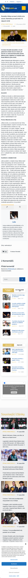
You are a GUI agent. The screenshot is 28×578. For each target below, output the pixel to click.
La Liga (14, 298)
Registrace (19, 1)
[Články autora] (20, 207)
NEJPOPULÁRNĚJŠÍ (19, 290)
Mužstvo (14, 326)
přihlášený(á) (10, 269)
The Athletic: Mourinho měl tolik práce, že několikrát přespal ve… (18, 322)
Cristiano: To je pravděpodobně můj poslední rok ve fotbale (12, 531)
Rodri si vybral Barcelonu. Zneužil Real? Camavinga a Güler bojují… (18, 351)
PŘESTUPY (19, 345)
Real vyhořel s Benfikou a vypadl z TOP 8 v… (17, 359)
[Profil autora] (7, 207)
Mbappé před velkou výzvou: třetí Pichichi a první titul (18, 331)
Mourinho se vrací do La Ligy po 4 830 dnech (18, 295)
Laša (13, 26)
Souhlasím (14, 564)
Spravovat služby (14, 559)
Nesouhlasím (14, 568)
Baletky (14, 354)
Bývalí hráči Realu (7, 24)
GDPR (18, 575)
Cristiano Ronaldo (15, 251)
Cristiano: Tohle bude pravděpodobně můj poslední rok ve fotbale (13, 500)
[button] (25, 544)
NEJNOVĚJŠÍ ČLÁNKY (8, 290)
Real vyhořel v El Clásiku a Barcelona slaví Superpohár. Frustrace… (18, 368)
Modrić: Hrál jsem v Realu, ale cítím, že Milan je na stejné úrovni (13, 436)
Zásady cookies (12, 575)
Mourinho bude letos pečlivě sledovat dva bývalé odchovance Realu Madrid (13, 468)
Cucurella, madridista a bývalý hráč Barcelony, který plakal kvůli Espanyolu (18, 305)
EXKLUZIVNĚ (8, 345)
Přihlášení (12, 1)
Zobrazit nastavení (14, 572)
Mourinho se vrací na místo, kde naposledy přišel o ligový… (18, 313)
